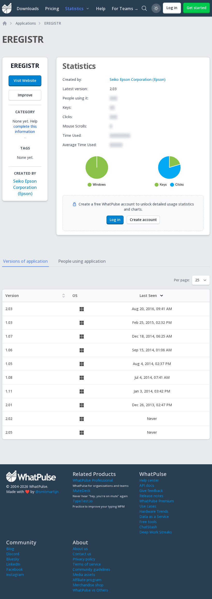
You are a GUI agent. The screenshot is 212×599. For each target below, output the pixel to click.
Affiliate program (87, 579)
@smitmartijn (46, 491)
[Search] (144, 8)
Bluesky (12, 559)
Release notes (151, 495)
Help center (149, 480)
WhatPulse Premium (156, 500)
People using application (82, 261)
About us (80, 548)
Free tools (148, 521)
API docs (146, 485)
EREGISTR (52, 23)
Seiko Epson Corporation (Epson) (25, 187)
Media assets (84, 574)
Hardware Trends (153, 511)
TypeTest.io (83, 500)
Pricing (52, 8)
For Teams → (125, 8)
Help (100, 8)
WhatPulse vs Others (90, 590)
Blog (10, 548)
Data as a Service (154, 516)
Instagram (15, 574)
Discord (12, 553)
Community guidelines (91, 569)
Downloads (28, 8)
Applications (26, 23)
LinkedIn (13, 564)
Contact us (82, 553)
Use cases (147, 506)
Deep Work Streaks (155, 532)
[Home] (4, 23)
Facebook (14, 569)
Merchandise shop (88, 584)
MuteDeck (81, 490)
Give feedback (151, 490)
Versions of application (25, 261)
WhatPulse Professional (93, 480)
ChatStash (148, 526)
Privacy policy (84, 559)
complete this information (25, 129)
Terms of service (87, 564)
